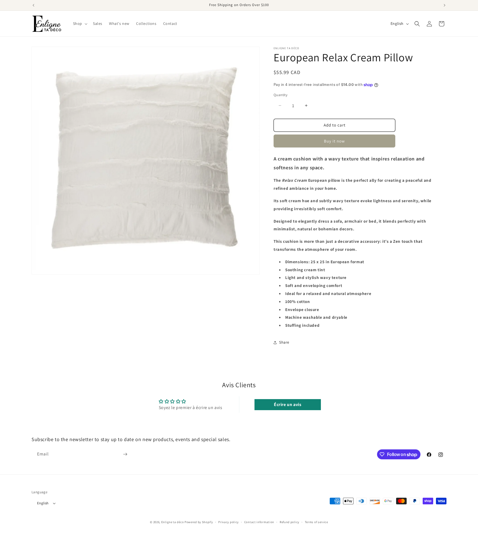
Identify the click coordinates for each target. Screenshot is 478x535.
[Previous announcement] (33, 5)
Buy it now (334, 141)
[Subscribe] (125, 454)
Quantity (280, 95)
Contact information (259, 522)
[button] (80, 23)
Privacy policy (228, 522)
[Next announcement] (444, 5)
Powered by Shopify (199, 522)
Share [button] (284, 342)
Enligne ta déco (172, 522)
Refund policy (289, 522)
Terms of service (316, 522)
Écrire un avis (287, 404)
